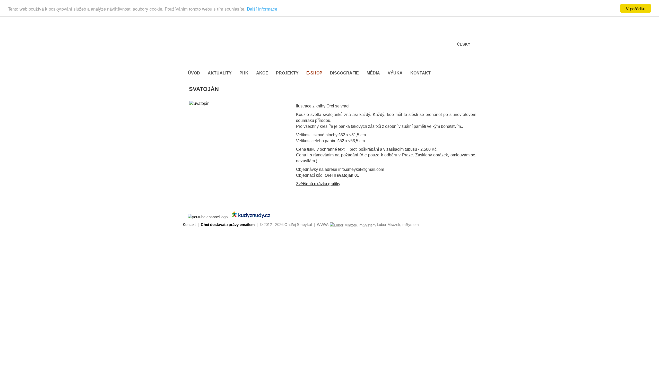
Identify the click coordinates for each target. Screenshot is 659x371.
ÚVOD (194, 73)
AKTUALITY (220, 73)
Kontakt (189, 224)
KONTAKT (420, 73)
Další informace (262, 8)
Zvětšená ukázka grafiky (318, 184)
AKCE (262, 73)
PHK (243, 73)
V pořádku (635, 8)
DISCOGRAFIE (344, 73)
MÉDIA (373, 73)
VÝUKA (395, 73)
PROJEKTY (287, 73)
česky (463, 44)
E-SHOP (314, 73)
